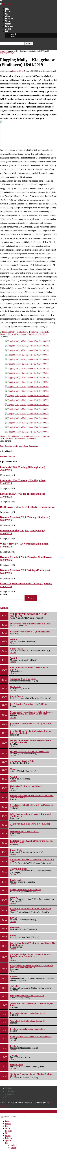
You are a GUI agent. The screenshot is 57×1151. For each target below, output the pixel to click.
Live (6, 14)
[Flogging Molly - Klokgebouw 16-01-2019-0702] (27, 386)
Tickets (13, 643)
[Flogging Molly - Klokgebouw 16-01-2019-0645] (27, 364)
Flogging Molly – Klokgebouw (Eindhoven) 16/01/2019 (23, 334)
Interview (9, 19)
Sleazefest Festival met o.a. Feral (24, 831)
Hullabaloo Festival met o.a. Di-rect (26, 786)
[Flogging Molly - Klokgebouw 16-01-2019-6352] (27, 373)
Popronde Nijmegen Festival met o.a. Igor (28, 1013)
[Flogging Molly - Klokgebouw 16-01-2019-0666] (27, 359)
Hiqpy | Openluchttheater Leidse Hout (27, 995)
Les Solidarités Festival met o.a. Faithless (28, 704)
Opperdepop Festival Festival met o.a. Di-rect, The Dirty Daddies (32, 944)
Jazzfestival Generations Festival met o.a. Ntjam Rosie (31, 1004)
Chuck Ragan (16, 649)
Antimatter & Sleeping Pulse (23, 679)
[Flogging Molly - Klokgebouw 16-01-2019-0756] (27, 395)
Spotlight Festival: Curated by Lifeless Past (29, 751)
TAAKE (14, 986)
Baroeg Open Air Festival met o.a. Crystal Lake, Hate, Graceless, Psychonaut (31, 966)
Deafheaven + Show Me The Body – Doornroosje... (27, 507)
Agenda (8, 29)
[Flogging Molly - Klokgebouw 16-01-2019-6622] (27, 423)
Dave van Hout (17, 71)
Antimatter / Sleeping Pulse (22, 761)
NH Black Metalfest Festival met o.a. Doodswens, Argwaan (32, 806)
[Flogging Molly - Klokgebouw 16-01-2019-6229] (27, 346)
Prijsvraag (9, 26)
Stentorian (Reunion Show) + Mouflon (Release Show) (31, 1075)
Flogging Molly (6, 436)
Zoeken (3, 594)
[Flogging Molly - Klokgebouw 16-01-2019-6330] (27, 368)
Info (6, 31)
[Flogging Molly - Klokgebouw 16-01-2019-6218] (27, 350)
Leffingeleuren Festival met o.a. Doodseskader (30, 1037)
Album (7, 16)
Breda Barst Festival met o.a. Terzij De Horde (30, 723)
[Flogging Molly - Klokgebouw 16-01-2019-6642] (27, 418)
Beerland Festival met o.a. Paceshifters (27, 1029)
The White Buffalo (18, 869)
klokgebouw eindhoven (23, 436)
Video (7, 21)
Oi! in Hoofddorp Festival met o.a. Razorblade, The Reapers (31, 815)
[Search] (0, 41)
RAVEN (14, 918)
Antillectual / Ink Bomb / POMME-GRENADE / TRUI (32, 860)
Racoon (13, 977)
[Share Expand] (37, 439)
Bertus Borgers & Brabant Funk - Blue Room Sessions (30, 909)
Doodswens (15, 927)
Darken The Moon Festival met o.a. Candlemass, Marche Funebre (32, 796)
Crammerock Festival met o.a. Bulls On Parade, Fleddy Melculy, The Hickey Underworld (31, 713)
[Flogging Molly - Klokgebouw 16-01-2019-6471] (27, 409)
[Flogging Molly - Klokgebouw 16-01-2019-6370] (27, 377)
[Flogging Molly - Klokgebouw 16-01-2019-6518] (27, 414)
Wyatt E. (14, 639)
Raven (13, 935)
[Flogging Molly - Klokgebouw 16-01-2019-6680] (27, 427)
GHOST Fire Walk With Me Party (25, 889)
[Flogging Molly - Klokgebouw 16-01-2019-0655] (27, 355)
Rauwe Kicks (16, 850)
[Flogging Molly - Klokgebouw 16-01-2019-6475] (27, 404)
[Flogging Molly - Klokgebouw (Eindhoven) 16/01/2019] (24, 332)
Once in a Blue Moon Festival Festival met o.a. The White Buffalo (30, 741)
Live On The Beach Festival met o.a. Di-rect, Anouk (30, 668)
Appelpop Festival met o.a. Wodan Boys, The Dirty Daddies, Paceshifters (30, 955)
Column (8, 24)
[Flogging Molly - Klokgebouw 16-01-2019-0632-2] (27, 341)
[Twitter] (1, 48)
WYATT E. (15, 686)
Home (7, 9)
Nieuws (8, 11)
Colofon (13, 36)
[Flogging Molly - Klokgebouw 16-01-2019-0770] (27, 400)
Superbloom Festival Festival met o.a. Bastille (30, 624)
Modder (13, 769)
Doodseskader (16, 880)
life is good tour (39, 436)
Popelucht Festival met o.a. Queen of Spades (30, 632)
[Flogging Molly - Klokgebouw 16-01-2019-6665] (27, 432)
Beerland (14, 1046)
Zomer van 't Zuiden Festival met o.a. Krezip (30, 824)
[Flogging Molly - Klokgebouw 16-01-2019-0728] (27, 391)
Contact (13, 34)
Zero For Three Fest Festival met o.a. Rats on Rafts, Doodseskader (30, 732)
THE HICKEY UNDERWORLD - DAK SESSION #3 (28, 615)
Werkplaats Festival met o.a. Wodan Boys (28, 1021)
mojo (48, 436)
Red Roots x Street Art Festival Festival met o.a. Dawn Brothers (31, 842)
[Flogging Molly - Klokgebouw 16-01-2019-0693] (27, 382)
